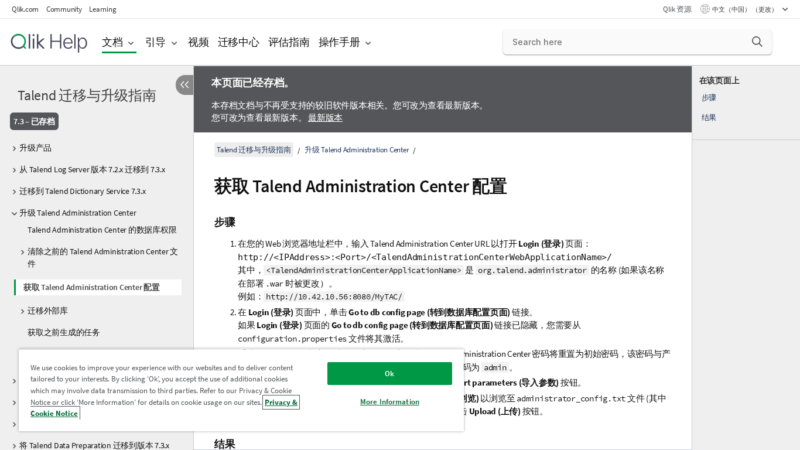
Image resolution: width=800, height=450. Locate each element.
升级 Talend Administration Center (77, 212)
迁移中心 (238, 42)
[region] (241, 390)
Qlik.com (25, 9)
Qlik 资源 (677, 9)
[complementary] (746, 258)
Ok (389, 374)
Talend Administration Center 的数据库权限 (102, 229)
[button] (757, 41)
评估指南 (289, 42)
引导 (155, 42)
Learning (102, 9)
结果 (709, 117)
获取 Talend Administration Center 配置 (91, 287)
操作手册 (339, 42)
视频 (198, 42)
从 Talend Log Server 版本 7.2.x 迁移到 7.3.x (92, 169)
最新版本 (325, 117)
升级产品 (35, 147)
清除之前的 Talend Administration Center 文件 (103, 257)
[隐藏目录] (184, 85)
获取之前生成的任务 (64, 332)
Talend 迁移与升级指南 (87, 95)
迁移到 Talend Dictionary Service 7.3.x (82, 191)
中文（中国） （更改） (745, 9)
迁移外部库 (48, 310)
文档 (112, 42)
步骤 (709, 98)
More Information (389, 402)
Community (64, 9)
